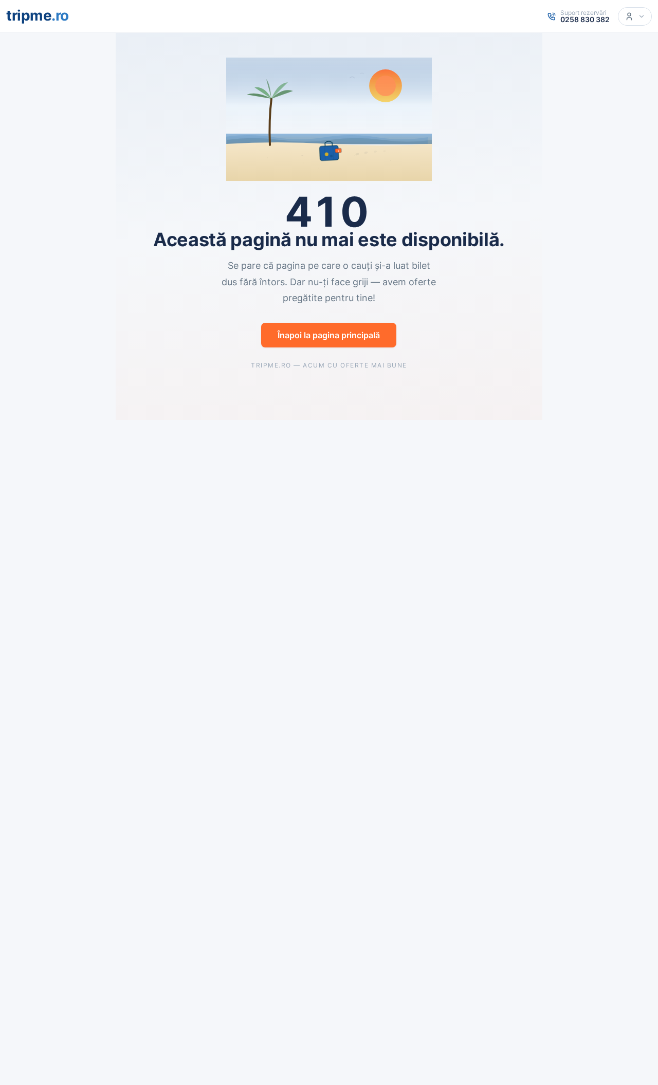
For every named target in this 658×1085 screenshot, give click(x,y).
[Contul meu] (635, 16)
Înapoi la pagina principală (329, 335)
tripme (37, 15)
